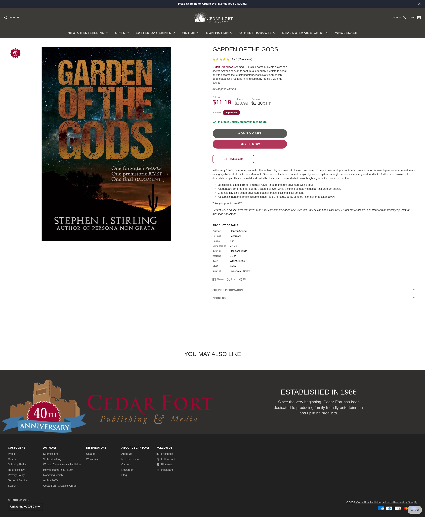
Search (12, 485)
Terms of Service (18, 480)
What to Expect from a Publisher (62, 464)
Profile (12, 453)
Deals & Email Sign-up (303, 33)
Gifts (120, 33)
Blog (124, 475)
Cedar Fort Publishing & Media (374, 502)
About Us (126, 453)
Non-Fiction (217, 33)
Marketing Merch (53, 475)
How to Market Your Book (58, 469)
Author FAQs (50, 480)
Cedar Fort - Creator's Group (60, 485)
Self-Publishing (52, 459)
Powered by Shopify (405, 502)
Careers (126, 464)
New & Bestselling (86, 33)
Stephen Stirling (226, 88)
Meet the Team (130, 459)
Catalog (90, 453)
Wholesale (346, 33)
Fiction (189, 33)
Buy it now (250, 144)
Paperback (231, 112)
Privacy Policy (16, 475)
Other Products (255, 33)
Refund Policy (16, 469)
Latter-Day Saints (153, 33)
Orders (12, 459)
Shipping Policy (17, 464)
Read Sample (235, 159)
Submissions (50, 453)
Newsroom (127, 469)
